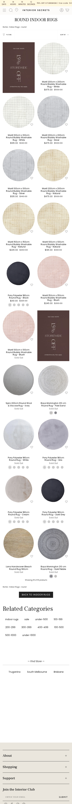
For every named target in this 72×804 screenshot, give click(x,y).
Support (9, 778)
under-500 (41, 619)
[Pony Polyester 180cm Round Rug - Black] (19, 272)
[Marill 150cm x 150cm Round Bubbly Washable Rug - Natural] (19, 219)
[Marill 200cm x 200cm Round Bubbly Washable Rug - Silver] (53, 112)
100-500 (59, 627)
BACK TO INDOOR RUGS (36, 594)
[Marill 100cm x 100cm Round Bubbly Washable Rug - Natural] (53, 219)
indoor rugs (11, 619)
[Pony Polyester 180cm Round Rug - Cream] (19, 489)
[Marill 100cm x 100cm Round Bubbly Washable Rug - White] (19, 112)
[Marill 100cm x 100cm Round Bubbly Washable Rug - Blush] (19, 326)
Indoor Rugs (14, 27)
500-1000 (10, 635)
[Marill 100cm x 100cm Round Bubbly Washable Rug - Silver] (19, 165)
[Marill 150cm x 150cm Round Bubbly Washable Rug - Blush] (53, 272)
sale (26, 619)
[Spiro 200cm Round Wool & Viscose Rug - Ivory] (19, 380)
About (7, 755)
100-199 (58, 619)
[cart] (67, 10)
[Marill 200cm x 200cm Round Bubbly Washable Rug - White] (53, 58)
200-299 (10, 627)
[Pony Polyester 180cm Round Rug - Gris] (53, 434)
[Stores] (16, 11)
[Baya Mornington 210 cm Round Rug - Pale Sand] (53, 380)
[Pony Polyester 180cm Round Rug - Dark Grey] (53, 489)
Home (5, 27)
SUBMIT (63, 797)
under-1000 (29, 635)
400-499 (43, 627)
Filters (8, 35)
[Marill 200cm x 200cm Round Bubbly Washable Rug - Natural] (53, 165)
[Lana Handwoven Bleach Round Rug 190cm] (19, 543)
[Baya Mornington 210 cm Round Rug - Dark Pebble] (53, 543)
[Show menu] (4, 10)
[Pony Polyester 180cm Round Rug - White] (19, 434)
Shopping (10, 767)
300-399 (26, 627)
